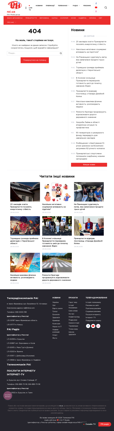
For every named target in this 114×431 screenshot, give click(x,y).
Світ (100, 18)
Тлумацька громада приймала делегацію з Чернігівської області (24, 241)
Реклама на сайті (92, 305)
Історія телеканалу (93, 302)
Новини (39, 5)
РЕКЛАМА (87, 5)
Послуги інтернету (93, 314)
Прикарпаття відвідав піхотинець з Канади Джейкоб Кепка (88, 241)
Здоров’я (56, 317)
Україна (92, 18)
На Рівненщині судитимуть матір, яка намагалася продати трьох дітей (88, 207)
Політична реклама (93, 308)
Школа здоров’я (72, 333)
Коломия (64, 18)
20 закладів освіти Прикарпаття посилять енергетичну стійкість (21, 207)
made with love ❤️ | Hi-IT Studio (57, 420)
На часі (71, 314)
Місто (54, 338)
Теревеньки (73, 326)
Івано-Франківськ (15, 18)
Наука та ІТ (57, 326)
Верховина (44, 18)
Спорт (54, 335)
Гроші (54, 311)
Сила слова (73, 311)
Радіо (75, 5)
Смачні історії (74, 323)
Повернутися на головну (34, 60)
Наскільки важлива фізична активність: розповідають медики (23, 277)
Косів (73, 18)
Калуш (54, 18)
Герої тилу (73, 302)
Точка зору (73, 329)
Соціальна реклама (93, 311)
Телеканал (62, 5)
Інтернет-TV (91, 317)
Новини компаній (55, 331)
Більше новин (89, 164)
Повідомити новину (93, 320)
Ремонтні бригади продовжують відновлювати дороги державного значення (56, 277)
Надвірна (82, 18)
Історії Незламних (73, 307)
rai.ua (11, 12)
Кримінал (56, 320)
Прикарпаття (31, 18)
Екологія (55, 314)
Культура (56, 323)
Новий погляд (74, 317)
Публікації (50, 5)
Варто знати (57, 308)
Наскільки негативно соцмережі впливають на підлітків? (54, 207)
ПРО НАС (10, 22)
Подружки (73, 320)
